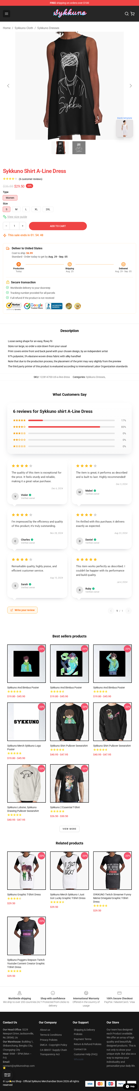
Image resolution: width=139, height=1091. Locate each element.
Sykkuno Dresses (48, 28)
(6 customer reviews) (30, 179)
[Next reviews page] (128, 611)
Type (6, 192)
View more (70, 829)
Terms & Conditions (51, 1034)
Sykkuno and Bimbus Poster (23, 687)
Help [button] (132, 1086)
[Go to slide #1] (60, 147)
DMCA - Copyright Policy (53, 1044)
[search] (127, 14)
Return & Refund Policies (87, 1044)
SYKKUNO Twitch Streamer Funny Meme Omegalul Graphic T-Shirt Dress (112, 898)
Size (5, 203)
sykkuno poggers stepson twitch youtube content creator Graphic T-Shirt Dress (26, 963)
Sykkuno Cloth (24, 28)
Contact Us (80, 1049)
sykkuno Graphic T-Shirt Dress (24, 894)
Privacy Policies (48, 1039)
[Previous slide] (8, 86)
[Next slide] (130, 86)
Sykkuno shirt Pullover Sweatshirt (69, 745)
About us (45, 1029)
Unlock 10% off (7, 1075)
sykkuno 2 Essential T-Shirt (65, 807)
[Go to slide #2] (79, 147)
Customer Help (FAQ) (86, 1054)
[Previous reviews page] (111, 611)
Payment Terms (82, 1039)
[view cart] (132, 14)
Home (6, 28)
